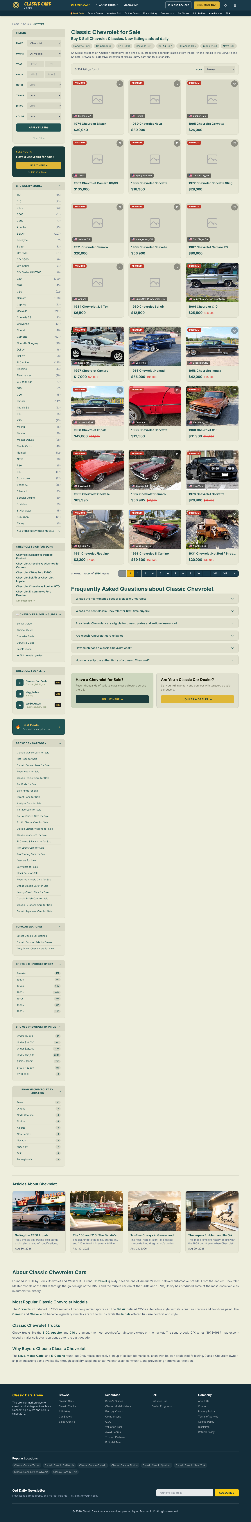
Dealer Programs (162, 1406)
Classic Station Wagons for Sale (35, 828)
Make (19, 43)
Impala (209, 45)
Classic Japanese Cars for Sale (34, 911)
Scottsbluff (198, 362)
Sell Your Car (207, 4)
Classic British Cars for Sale (32, 898)
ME (146, 486)
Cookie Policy (206, 1421)
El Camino (188, 45)
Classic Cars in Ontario (92, 1465)
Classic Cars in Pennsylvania (31, 1471)
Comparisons (167, 13)
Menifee (82, 115)
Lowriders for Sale (27, 866)
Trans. (20, 95)
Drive (19, 106)
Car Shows (183, 13)
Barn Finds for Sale (28, 790)
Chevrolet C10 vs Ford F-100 (33, 572)
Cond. (20, 85)
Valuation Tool (114, 13)
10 (198, 573)
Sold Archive (199, 13)
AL (145, 422)
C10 (124, 45)
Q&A (228, 13)
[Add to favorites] (119, 83)
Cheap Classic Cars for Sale (32, 885)
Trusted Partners (115, 1437)
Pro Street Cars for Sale (30, 847)
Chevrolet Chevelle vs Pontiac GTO (38, 586)
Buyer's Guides (95, 13)
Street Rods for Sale (28, 796)
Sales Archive (67, 1421)
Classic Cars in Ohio (65, 1471)
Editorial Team (113, 1442)
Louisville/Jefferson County (207, 299)
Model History (150, 13)
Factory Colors (132, 13)
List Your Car (159, 1401)
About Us (203, 1401)
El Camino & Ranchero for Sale (34, 841)
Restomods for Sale (28, 771)
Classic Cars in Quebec (157, 1465)
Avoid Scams (215, 13)
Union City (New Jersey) (148, 299)
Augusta (140, 486)
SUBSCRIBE (226, 1492)
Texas (81, 175)
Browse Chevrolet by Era (35, 963)
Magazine (130, 5)
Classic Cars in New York (190, 1465)
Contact (203, 1406)
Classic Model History (118, 1406)
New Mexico (199, 545)
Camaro (104, 45)
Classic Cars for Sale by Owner (34, 942)
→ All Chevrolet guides (30, 655)
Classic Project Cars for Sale (33, 777)
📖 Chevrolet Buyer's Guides (36, 614)
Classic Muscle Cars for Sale (33, 752)
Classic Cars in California (59, 1465)
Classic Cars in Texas (27, 1465)
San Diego (198, 239)
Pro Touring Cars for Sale (31, 854)
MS (204, 115)
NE (206, 362)
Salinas (82, 239)
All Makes (64, 1411)
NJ (163, 299)
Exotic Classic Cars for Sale (32, 822)
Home (15, 23)
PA (206, 422)
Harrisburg (198, 422)
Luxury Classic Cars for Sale (33, 892)
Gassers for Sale (26, 860)
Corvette (81, 45)
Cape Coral (141, 545)
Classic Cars (80, 5)
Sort (199, 69)
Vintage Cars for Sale (29, 809)
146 (215, 573)
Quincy (139, 422)
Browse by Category (31, 743)
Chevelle (144, 45)
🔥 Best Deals (77, 13)
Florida (139, 115)
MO (150, 175)
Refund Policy (206, 1431)
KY (223, 299)
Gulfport (197, 115)
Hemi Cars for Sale (27, 873)
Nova (229, 45)
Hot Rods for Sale (27, 758)
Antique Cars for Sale (29, 803)
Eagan (81, 362)
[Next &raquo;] (234, 573)
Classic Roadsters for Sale (32, 834)
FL (90, 486)
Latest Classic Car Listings (32, 935)
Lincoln (82, 545)
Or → (39, 172)
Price (19, 74)
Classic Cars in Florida (124, 1465)
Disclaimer (204, 1426)
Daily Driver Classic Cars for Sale (35, 948)
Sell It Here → (112, 699)
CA (89, 115)
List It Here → (39, 165)
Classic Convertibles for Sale (33, 765)
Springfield (141, 175)
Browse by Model (29, 185)
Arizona (82, 299)
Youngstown (142, 239)
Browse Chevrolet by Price (36, 1026)
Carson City (199, 175)
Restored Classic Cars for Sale (34, 879)
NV (207, 175)
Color (20, 116)
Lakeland (83, 486)
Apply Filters (39, 127)
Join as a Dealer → (197, 699)
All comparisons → (25, 600)
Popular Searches (29, 926)
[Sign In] (235, 5)
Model (20, 53)
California (141, 362)
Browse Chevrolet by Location (37, 1091)
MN (87, 362)
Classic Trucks (107, 5)
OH (151, 239)
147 (225, 573)
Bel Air (165, 45)
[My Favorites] (225, 5)
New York (198, 486)
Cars (26, 23)
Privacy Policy (206, 1411)
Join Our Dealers (178, 5)
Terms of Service (208, 1416)
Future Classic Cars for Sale (33, 816)
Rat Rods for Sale (27, 784)
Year (19, 64)
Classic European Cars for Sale (34, 904)
